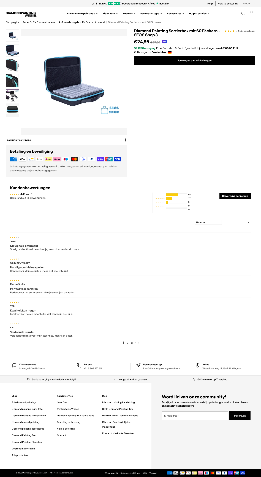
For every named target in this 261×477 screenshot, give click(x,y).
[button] (251, 13)
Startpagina (13, 22)
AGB (145, 473)
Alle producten (20, 455)
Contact (61, 435)
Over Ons (62, 402)
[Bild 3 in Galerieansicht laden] (12, 65)
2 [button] (127, 343)
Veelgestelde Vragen (68, 408)
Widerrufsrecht (111, 473)
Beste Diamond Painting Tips (117, 408)
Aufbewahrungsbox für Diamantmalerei (82, 22)
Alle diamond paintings (24, 402)
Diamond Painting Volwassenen (29, 415)
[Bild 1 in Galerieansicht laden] (12, 35)
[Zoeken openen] (243, 13)
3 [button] (132, 343)
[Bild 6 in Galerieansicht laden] (12, 110)
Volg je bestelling (228, 3)
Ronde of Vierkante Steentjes (118, 433)
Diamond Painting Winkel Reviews (75, 415)
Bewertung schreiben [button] (235, 196)
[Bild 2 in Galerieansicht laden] (12, 50)
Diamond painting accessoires (28, 428)
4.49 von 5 (26, 194)
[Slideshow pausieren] (179, 3)
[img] (14, 237)
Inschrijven (240, 415)
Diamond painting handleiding (118, 402)
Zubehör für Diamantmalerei (39, 22)
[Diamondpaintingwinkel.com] (21, 13)
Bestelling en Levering (68, 422)
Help (210, 3)
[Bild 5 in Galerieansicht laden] (12, 95)
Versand (152, 473)
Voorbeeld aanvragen (23, 448)
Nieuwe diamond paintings (26, 422)
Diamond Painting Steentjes (27, 442)
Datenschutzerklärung (130, 473)
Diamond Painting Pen (24, 435)
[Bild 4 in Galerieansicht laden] (12, 80)
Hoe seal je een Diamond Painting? (120, 415)
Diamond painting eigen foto (27, 408)
